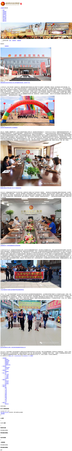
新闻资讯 (14, 40)
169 (25, 355)
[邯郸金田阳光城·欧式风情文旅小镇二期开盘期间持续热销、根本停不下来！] (25, 80)
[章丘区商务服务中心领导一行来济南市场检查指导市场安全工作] (30, 345)
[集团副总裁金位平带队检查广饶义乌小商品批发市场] (30, 185)
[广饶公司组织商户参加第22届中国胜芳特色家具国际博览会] (30, 287)
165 (20, 355)
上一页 (12, 355)
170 (27, 355)
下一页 (30, 355)
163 (17, 355)
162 (16, 355)
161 (15, 355)
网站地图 (2, 413)
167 (23, 355)
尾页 (32, 355)
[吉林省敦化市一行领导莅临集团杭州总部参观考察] (30, 243)
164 (19, 355)
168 (24, 355)
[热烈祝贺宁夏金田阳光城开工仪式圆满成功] (27, 125)
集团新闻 (19, 40)
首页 (3, 10)
